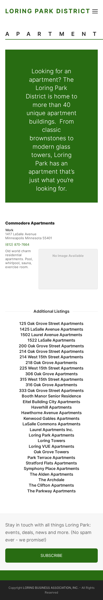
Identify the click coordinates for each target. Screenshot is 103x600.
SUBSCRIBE (51, 555)
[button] (95, 11)
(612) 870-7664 (17, 244)
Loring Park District (47, 11)
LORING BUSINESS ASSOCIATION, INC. (50, 588)
